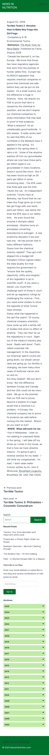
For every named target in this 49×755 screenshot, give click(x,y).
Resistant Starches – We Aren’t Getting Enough (22, 547)
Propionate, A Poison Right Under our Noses (21, 540)
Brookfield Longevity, (30, 471)
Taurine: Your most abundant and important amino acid (19, 533)
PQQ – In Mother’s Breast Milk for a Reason (24, 559)
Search (6, 515)
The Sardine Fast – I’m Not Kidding (20, 554)
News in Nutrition (15, 741)
